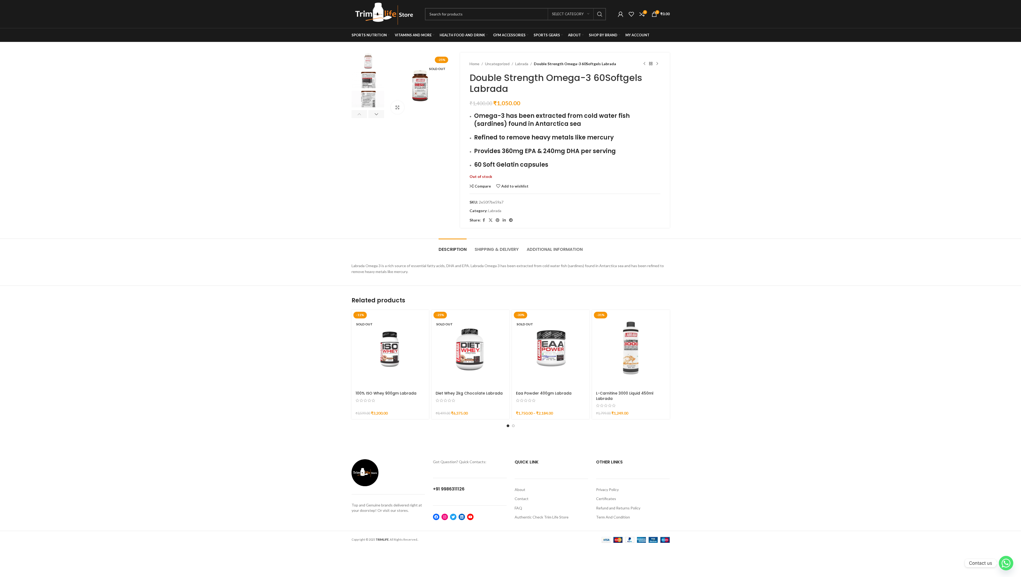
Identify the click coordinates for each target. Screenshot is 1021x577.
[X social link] (490, 220)
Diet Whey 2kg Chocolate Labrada (469, 393)
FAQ (518, 508)
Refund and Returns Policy (618, 508)
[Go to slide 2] (513, 425)
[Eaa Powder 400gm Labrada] (551, 349)
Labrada (521, 63)
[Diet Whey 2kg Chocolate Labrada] (470, 349)
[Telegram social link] (510, 220)
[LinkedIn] (462, 517)
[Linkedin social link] (504, 220)
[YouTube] (470, 517)
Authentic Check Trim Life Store (542, 517)
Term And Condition (613, 517)
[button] (359, 114)
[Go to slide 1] (508, 425)
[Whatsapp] (1006, 563)
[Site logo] (384, 13)
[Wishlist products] (631, 14)
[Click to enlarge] (397, 107)
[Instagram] (444, 517)
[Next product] (657, 64)
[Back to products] (651, 64)
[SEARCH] (600, 14)
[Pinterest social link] (497, 220)
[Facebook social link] (484, 220)
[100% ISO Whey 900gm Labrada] (390, 349)
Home (474, 63)
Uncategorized (497, 63)
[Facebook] (436, 517)
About (520, 489)
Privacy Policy (607, 489)
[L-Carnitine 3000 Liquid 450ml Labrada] (631, 349)
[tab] (453, 247)
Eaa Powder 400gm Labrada (543, 393)
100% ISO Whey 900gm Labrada (386, 393)
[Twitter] (453, 517)
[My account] (620, 14)
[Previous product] (644, 64)
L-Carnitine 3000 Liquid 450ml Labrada (624, 396)
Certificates (606, 498)
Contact (522, 498)
